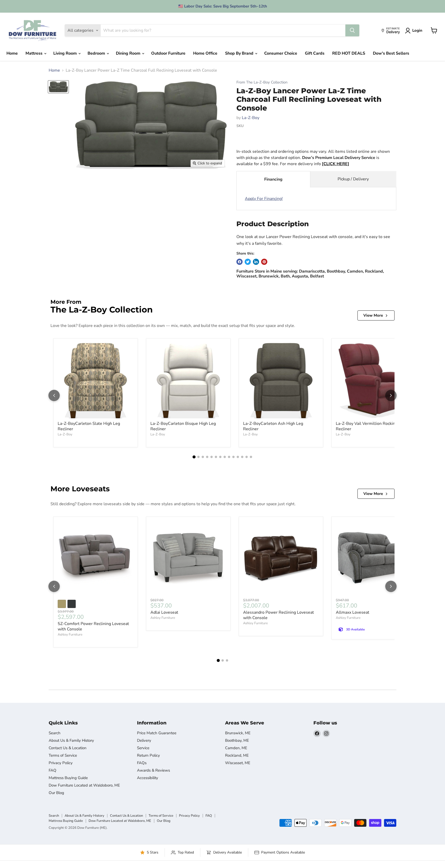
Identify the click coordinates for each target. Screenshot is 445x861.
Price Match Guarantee (156, 733)
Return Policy (148, 755)
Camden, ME (236, 747)
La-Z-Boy (250, 118)
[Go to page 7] (220, 457)
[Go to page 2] (198, 457)
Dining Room (128, 53)
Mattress (34, 53)
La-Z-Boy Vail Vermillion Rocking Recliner (366, 426)
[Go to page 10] (233, 457)
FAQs (142, 762)
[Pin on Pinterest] (264, 262)
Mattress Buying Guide (68, 777)
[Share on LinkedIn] (256, 262)
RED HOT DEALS (348, 53)
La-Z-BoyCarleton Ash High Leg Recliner (273, 426)
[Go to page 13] (246, 457)
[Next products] (391, 395)
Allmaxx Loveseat (352, 612)
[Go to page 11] (238, 457)
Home (12, 53)
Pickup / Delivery (353, 179)
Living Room (65, 53)
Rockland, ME (237, 755)
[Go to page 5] (211, 457)
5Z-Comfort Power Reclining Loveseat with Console (93, 626)
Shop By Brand (239, 53)
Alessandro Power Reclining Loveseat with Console (278, 615)
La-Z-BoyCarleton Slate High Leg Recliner (89, 426)
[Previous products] (54, 395)
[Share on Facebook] (239, 262)
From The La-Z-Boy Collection (261, 82)
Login (417, 30)
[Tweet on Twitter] (248, 262)
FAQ (52, 770)
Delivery (144, 740)
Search (55, 733)
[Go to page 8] (225, 457)
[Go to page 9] (229, 457)
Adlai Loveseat (164, 612)
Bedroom (97, 53)
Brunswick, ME (238, 733)
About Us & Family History (71, 740)
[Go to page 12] (242, 457)
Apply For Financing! (264, 198)
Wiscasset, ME (237, 762)
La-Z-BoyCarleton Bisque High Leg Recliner (183, 426)
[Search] (352, 30)
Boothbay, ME (237, 740)
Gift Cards (314, 53)
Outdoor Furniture (168, 53)
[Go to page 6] (216, 457)
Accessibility (147, 777)
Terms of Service (63, 755)
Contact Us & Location (68, 747)
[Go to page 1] (194, 456)
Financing (273, 179)
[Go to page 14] (251, 457)
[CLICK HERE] (335, 164)
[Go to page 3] (203, 457)
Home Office (205, 53)
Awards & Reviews (153, 770)
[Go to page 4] (207, 457)
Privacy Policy (61, 762)
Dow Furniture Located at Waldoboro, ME (84, 785)
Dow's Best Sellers (391, 53)
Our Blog (56, 792)
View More (373, 315)
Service (143, 747)
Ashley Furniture (70, 634)
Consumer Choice (280, 53)
